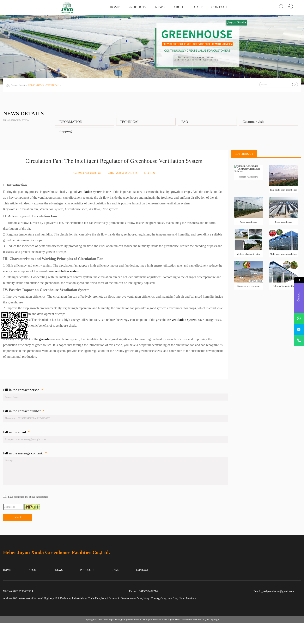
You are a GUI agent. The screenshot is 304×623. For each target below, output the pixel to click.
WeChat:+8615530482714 (18, 591)
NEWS (160, 7)
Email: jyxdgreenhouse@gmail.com (274, 591)
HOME (115, 7)
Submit (18, 517)
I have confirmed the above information (27, 497)
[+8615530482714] (299, 340)
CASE (198, 7)
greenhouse (47, 339)
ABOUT (179, 7)
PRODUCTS (137, 7)
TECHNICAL (52, 85)
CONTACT (219, 7)
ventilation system (90, 191)
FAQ (184, 122)
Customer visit (253, 122)
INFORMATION (70, 122)
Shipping (65, 131)
